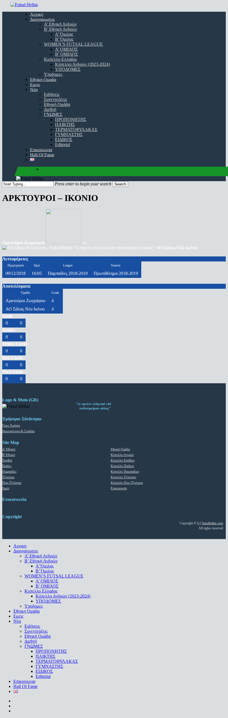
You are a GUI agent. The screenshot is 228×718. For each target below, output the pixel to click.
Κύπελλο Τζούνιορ (123, 477)
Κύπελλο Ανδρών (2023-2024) (63, 596)
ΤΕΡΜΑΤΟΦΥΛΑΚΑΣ (57, 661)
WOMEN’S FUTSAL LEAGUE (53, 576)
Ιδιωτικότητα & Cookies (18, 431)
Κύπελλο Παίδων (122, 466)
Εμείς (5, 488)
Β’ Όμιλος (45, 571)
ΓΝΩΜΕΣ (33, 646)
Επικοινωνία (119, 488)
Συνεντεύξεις (36, 631)
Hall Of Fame (25, 686)
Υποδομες (33, 606)
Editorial (43, 676)
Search (120, 184)
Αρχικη (19, 546)
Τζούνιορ (8, 477)
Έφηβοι (7, 460)
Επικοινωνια (24, 681)
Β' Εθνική (8, 455)
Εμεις (18, 616)
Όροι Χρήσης (11, 426)
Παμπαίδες (9, 472)
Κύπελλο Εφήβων (123, 460)
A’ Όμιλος (45, 566)
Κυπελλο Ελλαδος (41, 591)
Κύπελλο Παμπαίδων (125, 472)
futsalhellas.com (212, 523)
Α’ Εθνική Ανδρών (40, 556)
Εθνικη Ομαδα (26, 611)
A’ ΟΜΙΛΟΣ (47, 581)
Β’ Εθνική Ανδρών (41, 561)
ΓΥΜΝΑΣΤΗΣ (49, 666)
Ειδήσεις (32, 626)
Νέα (17, 621)
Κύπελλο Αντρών (122, 455)
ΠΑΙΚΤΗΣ (45, 656)
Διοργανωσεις (25, 551)
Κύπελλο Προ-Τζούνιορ (127, 483)
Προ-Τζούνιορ (11, 483)
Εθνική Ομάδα (120, 449)
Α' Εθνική (8, 449)
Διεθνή (30, 641)
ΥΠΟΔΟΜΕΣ (48, 601)
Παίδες (7, 466)
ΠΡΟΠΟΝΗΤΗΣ (51, 651)
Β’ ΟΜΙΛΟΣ (47, 586)
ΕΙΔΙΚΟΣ (44, 671)
